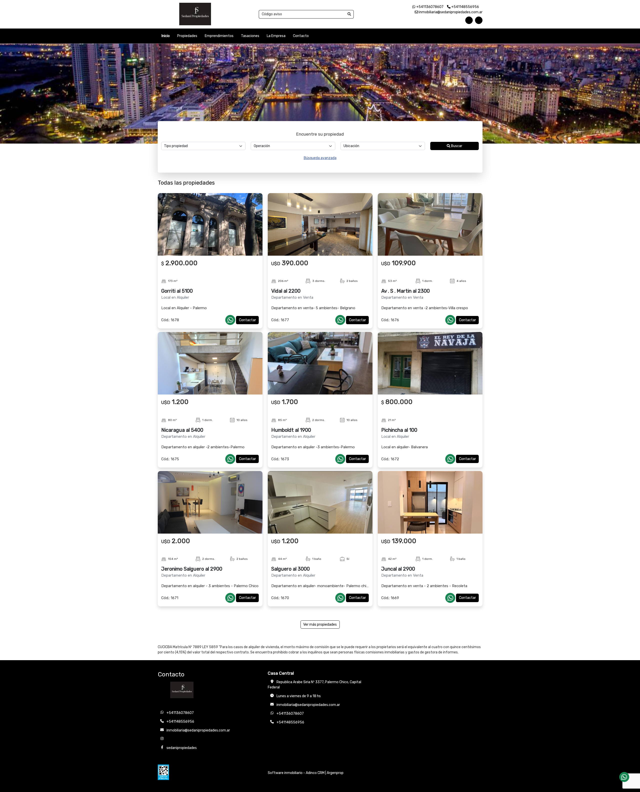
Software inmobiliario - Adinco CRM (296, 773)
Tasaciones (250, 36)
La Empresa (276, 36)
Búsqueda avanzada (320, 158)
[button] (48, 94)
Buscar (456, 146)
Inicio (166, 36)
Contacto (301, 36)
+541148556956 (464, 7)
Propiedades (187, 36)
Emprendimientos (219, 36)
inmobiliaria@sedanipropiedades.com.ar (450, 12)
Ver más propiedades (320, 624)
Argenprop (335, 773)
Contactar (247, 320)
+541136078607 (429, 7)
